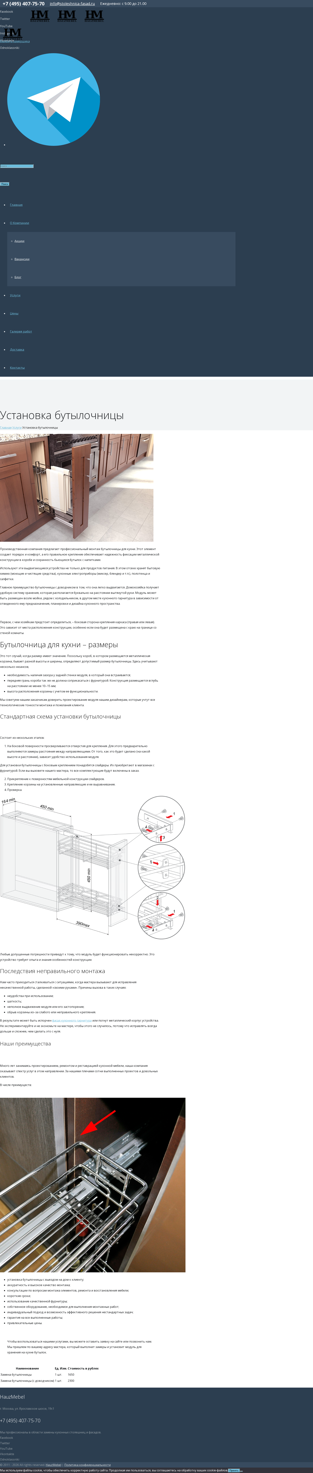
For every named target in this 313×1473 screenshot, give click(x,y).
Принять (234, 1470)
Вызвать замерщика (15, 41)
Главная (6, 428)
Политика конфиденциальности (87, 1465)
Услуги (17, 428)
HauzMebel (53, 1465)
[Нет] (241, 1471)
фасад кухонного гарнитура (72, 1020)
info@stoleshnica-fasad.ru (72, 3)
